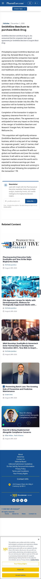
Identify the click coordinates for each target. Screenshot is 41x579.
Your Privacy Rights (20, 473)
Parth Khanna (18, 435)
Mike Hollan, (9, 435)
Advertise (20, 457)
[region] (20, 558)
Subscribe (30, 201)
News (24, 514)
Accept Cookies (20, 575)
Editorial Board (20, 461)
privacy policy (7, 207)
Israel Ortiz (9, 395)
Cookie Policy (34, 560)
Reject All (20, 569)
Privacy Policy (20, 469)
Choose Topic (18, 9)
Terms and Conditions (20, 471)
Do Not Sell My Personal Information (20, 466)
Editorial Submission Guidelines (20, 464)
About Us (15, 514)
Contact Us (20, 459)
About (20, 454)
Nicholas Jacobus (10, 265)
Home (7, 514)
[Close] (38, 539)
